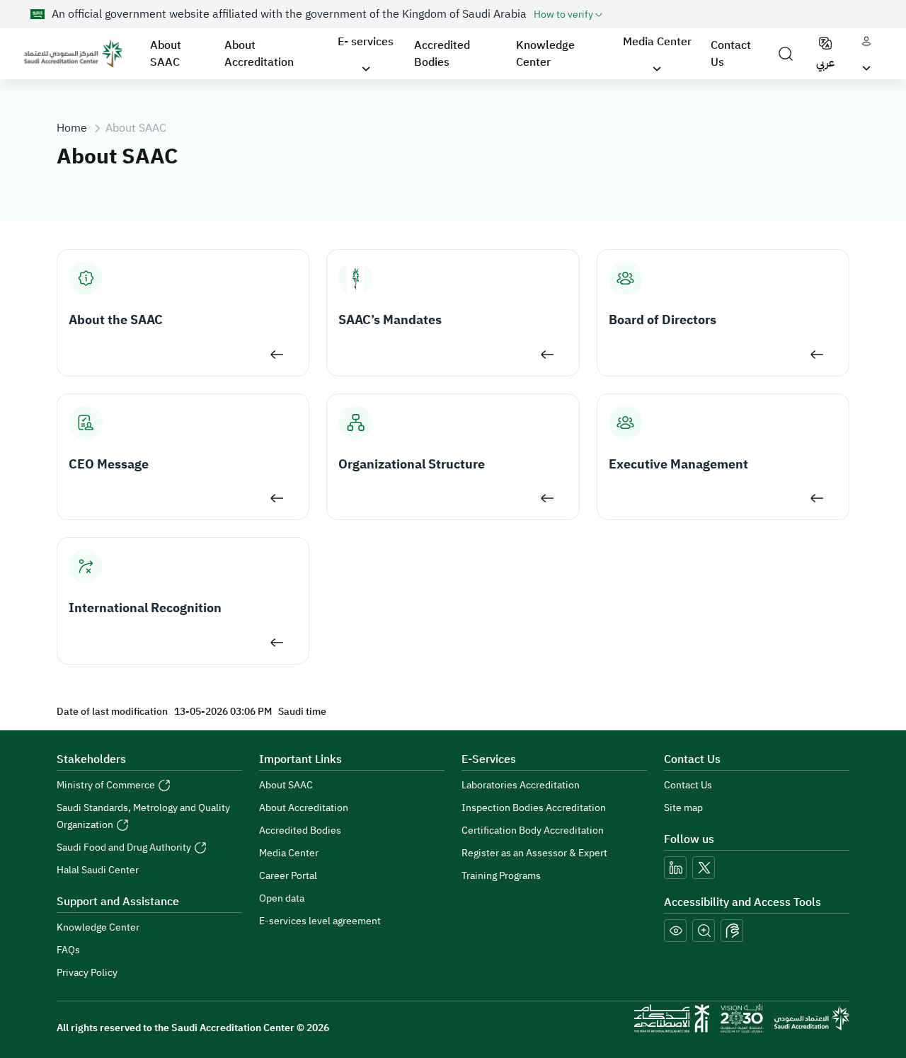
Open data (281, 898)
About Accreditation (259, 54)
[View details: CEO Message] (277, 498)
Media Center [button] (657, 41)
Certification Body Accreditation (532, 830)
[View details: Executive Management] (817, 498)
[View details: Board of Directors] (817, 354)
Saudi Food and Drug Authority (125, 847)
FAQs (68, 950)
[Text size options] (703, 930)
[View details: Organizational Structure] (547, 498)
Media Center (289, 853)
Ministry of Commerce (107, 785)
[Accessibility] (732, 930)
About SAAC (165, 54)
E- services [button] (366, 41)
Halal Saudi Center (98, 870)
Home (72, 128)
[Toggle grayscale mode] (675, 930)
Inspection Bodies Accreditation (533, 807)
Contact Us (731, 54)
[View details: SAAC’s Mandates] (547, 354)
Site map (683, 807)
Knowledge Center (545, 54)
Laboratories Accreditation (520, 785)
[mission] (742, 1018)
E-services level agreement (320, 921)
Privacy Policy (87, 972)
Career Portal (288, 875)
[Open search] (785, 53)
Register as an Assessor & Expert (534, 853)
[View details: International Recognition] (277, 642)
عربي (825, 62)
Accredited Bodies (442, 54)
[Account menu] (866, 53)
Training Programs (501, 875)
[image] (73, 54)
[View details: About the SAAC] (277, 354)
